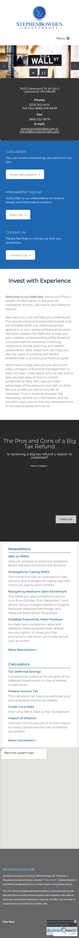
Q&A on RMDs (18, 556)
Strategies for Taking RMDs (28, 572)
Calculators (19, 664)
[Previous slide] (4, 66)
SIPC (54, 880)
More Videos (39, 466)
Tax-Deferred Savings (24, 671)
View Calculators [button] (23, 174)
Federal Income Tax (23, 691)
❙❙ (43, 72)
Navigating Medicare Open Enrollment (37, 591)
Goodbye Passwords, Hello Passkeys (35, 619)
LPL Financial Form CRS (19, 869)
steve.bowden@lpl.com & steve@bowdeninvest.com (39, 130)
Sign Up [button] (16, 215)
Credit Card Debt (21, 707)
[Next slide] (75, 66)
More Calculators (22, 740)
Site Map (9, 921)
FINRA (46, 880)
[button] (63, 38)
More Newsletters (22, 650)
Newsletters (19, 549)
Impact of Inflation (22, 718)
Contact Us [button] (19, 255)
